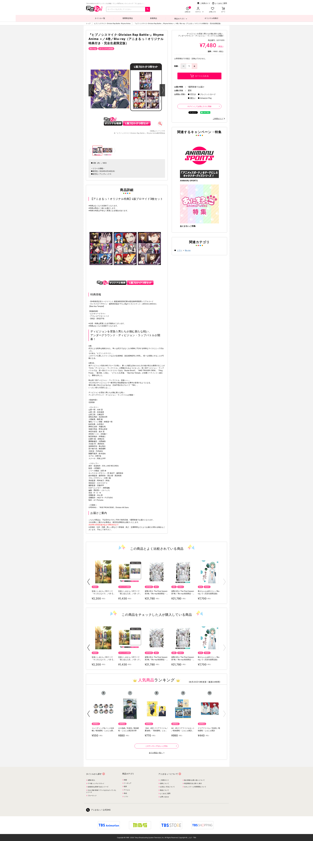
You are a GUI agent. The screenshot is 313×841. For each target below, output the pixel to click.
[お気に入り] (212, 9)
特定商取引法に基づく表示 (193, 783)
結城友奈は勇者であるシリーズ (98, 787)
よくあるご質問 (221, 3)
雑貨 (125, 780)
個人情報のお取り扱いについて (194, 780)
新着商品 (153, 18)
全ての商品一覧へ (156, 753)
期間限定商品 (128, 18)
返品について (164, 790)
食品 (125, 793)
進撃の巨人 (91, 780)
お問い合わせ (164, 797)
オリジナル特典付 (211, 18)
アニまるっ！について (168, 774)
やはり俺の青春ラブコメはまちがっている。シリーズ (101, 791)
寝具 (125, 786)
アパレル (127, 790)
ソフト (179, 250)
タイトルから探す (94, 774)
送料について (164, 783)
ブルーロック (92, 795)
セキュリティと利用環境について (195, 787)
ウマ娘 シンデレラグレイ (96, 783)
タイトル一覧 (100, 18)
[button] (88, 582)
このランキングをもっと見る (156, 746)
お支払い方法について (167, 787)
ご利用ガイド (205, 3)
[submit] (147, 9)
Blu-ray (188, 250)
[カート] (223, 9)
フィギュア (127, 783)
